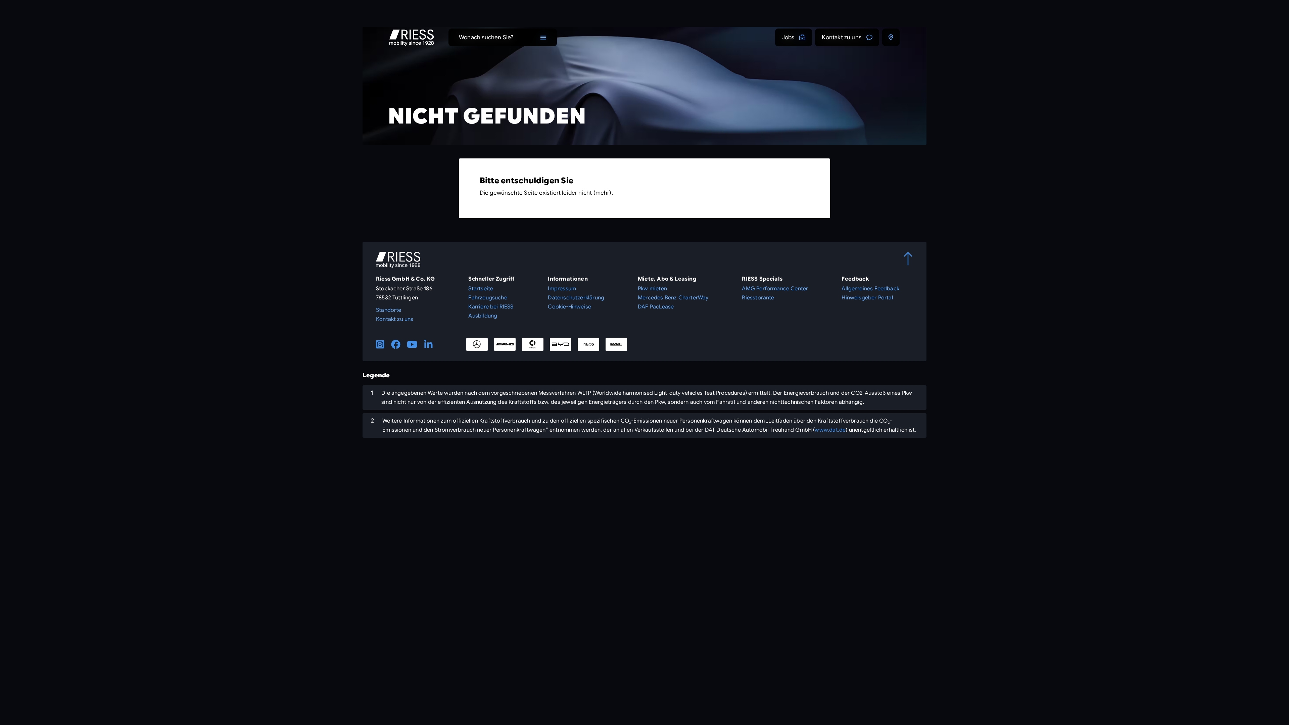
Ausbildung (482, 315)
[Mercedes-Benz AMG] (505, 344)
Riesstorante (758, 297)
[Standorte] (891, 37)
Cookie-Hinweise (569, 306)
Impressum (562, 288)
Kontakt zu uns (841, 37)
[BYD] (560, 344)
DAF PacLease (656, 306)
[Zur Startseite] (411, 38)
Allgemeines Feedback (870, 288)
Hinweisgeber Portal (867, 297)
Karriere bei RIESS (490, 306)
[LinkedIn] (428, 344)
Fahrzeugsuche (487, 297)
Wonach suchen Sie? (486, 37)
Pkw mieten (652, 288)
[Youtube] (412, 344)
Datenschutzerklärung (576, 297)
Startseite (480, 288)
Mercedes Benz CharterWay (673, 297)
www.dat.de (830, 430)
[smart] (532, 344)
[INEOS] (588, 344)
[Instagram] (380, 344)
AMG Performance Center (775, 288)
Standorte (388, 310)
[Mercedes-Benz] (477, 344)
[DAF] (616, 344)
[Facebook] (395, 344)
